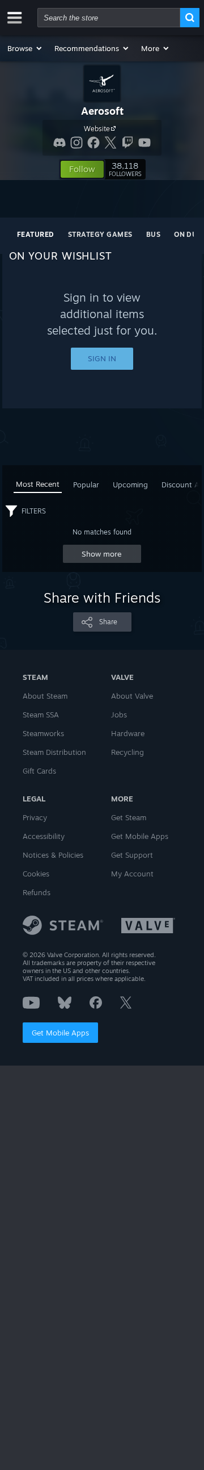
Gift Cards (39, 770)
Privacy (35, 817)
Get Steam (128, 817)
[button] (25, 48)
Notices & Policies (53, 854)
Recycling (127, 752)
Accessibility (44, 836)
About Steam (45, 695)
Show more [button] (102, 553)
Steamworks (43, 733)
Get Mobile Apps (60, 1032)
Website (97, 128)
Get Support (132, 854)
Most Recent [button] (38, 483)
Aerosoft (102, 111)
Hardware (127, 733)
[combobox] (108, 17)
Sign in (102, 358)
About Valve (132, 695)
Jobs (119, 714)
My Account (132, 873)
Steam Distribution (54, 752)
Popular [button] (86, 484)
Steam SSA (41, 714)
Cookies (36, 873)
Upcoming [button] (130, 484)
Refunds (36, 892)
